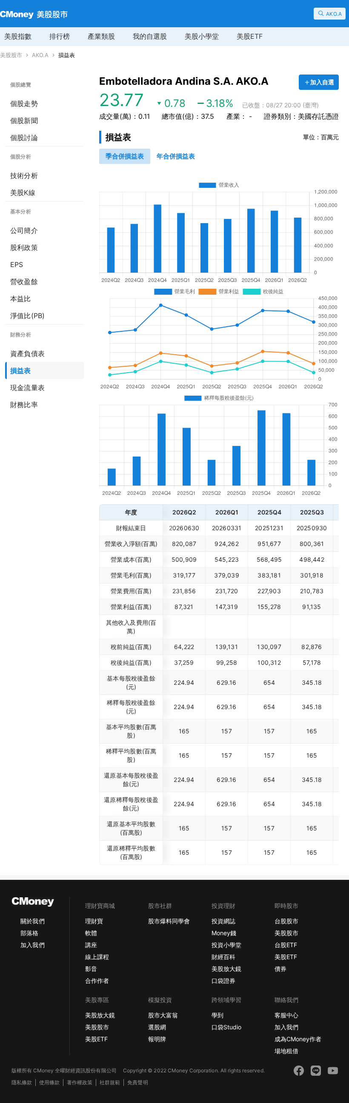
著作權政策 (79, 1082)
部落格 (29, 932)
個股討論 (24, 137)
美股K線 (22, 192)
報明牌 (157, 1039)
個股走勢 (24, 103)
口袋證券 (223, 980)
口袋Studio (226, 1027)
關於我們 (32, 921)
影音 (91, 968)
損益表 (66, 55)
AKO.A (40, 55)
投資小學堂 (226, 944)
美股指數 (17, 36)
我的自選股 (150, 36)
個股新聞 (24, 120)
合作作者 (97, 980)
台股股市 (286, 921)
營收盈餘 (24, 281)
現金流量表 (27, 387)
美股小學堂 (202, 36)
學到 (217, 1015)
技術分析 (24, 175)
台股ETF (286, 944)
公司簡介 (24, 230)
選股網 (157, 1027)
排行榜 (59, 36)
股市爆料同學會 (169, 921)
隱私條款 (21, 1082)
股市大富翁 (163, 1015)
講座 (91, 944)
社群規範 (110, 1082)
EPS (16, 264)
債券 (280, 968)
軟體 (91, 932)
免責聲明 (137, 1082)
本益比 (20, 298)
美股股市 (11, 55)
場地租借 (286, 1050)
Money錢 (224, 932)
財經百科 (223, 956)
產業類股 (101, 36)
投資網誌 (223, 921)
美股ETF (250, 36)
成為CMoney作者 (298, 1039)
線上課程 (97, 956)
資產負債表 (27, 353)
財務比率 (24, 404)
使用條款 (49, 1082)
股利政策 (24, 247)
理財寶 (94, 921)
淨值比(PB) (27, 315)
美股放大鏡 (226, 968)
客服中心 (286, 1015)
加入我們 (32, 944)
